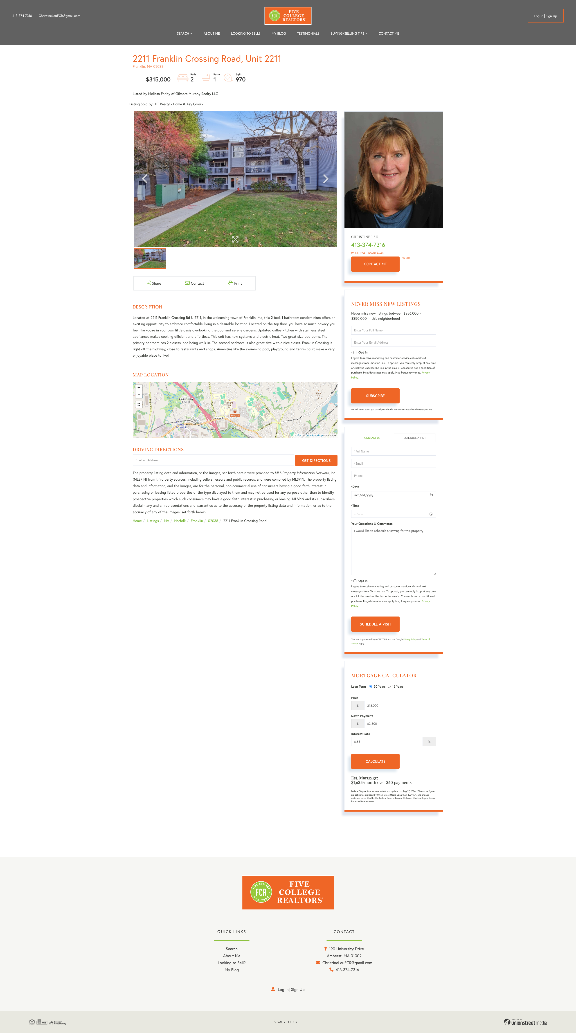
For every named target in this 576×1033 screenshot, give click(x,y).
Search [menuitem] (183, 33)
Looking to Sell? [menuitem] (245, 33)
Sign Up (551, 16)
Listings (153, 520)
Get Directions (316, 460)
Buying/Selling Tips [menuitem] (347, 33)
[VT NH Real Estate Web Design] (525, 1022)
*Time (355, 506)
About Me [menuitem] (232, 955)
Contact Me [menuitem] (389, 33)
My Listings (358, 252)
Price (354, 698)
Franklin (197, 520)
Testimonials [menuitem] (308, 33)
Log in (538, 16)
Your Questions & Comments (372, 524)
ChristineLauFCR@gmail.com (59, 16)
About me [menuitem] (212, 33)
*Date (355, 487)
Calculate (375, 761)
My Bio (406, 258)
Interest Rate (360, 734)
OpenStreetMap (314, 435)
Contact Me (375, 264)
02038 (213, 520)
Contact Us (372, 438)
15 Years (397, 686)
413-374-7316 (22, 16)
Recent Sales (376, 252)
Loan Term (358, 686)
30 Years (379, 686)
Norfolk (180, 520)
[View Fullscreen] (138, 404)
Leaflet (297, 435)
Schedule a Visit (415, 438)
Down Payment (362, 716)
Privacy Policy (410, 639)
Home (137, 520)
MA (166, 520)
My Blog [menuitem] (279, 33)
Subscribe (375, 395)
